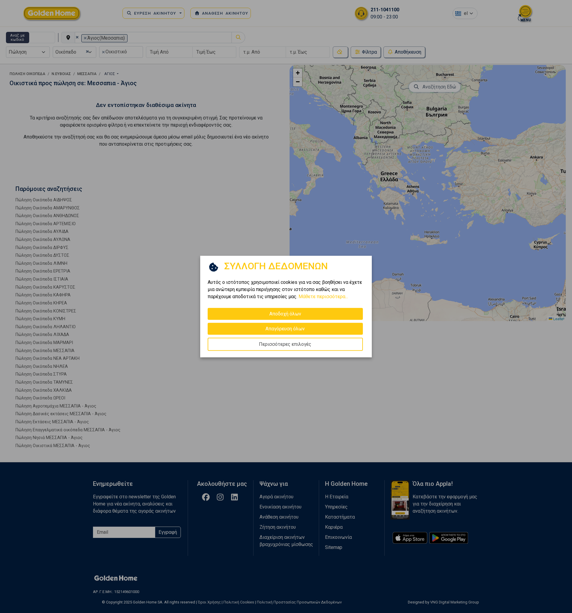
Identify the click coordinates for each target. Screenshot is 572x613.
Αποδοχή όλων (285, 314)
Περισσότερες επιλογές (285, 344)
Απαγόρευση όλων (285, 329)
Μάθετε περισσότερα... (323, 296)
